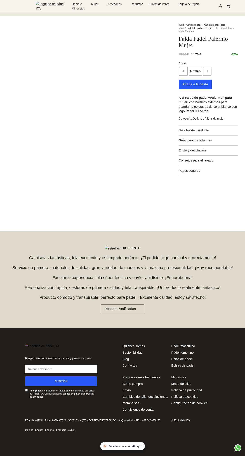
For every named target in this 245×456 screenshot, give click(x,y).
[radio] (183, 71)
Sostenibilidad (132, 352)
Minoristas (78, 8)
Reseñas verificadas (120, 309)
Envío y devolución (192, 150)
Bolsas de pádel (182, 365)
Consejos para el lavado (196, 160)
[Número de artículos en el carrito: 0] (228, 6)
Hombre (77, 4)
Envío (126, 390)
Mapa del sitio (181, 384)
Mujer (94, 4)
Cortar (182, 63)
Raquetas (137, 4)
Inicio (181, 24)
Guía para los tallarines (195, 140)
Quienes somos (133, 346)
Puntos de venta (159, 4)
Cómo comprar (133, 384)
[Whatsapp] (237, 447)
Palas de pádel (182, 359)
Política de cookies (184, 396)
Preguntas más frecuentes (141, 377)
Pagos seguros (189, 170)
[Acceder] (220, 6)
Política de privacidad (186, 390)
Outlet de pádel (194, 24)
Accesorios (114, 4)
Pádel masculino (183, 346)
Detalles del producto (194, 130)
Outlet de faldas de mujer (200, 28)
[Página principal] (52, 8)
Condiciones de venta (138, 409)
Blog (125, 359)
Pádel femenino (182, 352)
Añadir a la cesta (195, 84)
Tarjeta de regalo (189, 4)
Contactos (129, 365)
